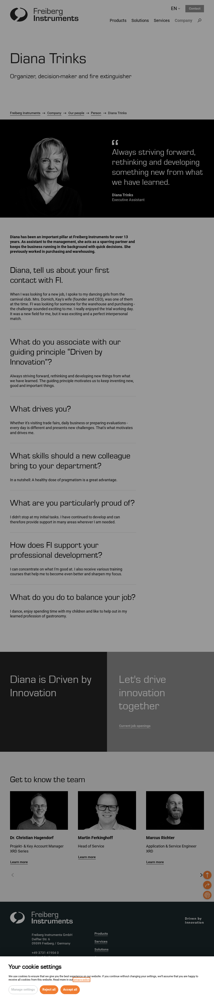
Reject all (49, 989)
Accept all (70, 989)
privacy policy (81, 979)
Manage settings (23, 989)
